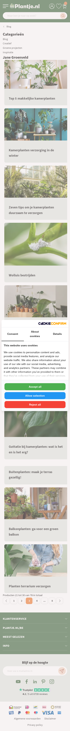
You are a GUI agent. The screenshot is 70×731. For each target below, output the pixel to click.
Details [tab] (57, 333)
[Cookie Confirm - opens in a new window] (52, 323)
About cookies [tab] (35, 334)
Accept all (35, 386)
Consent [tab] (12, 333)
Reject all (35, 404)
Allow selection (35, 395)
